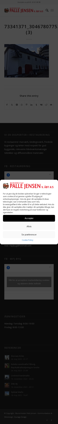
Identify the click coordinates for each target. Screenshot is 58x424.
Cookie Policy (27, 240)
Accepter (29, 218)
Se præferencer (29, 234)
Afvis (29, 226)
